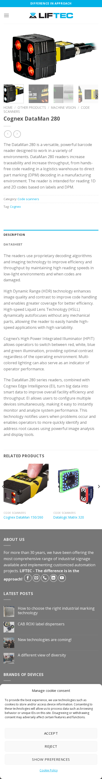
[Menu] (6, 15)
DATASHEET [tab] (13, 244)
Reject (51, 746)
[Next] (90, 57)
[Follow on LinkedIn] (53, 578)
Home (8, 107)
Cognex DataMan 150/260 (23, 517)
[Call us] (45, 578)
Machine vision (63, 107)
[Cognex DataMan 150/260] (26, 486)
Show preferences (51, 759)
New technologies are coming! (44, 639)
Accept (51, 733)
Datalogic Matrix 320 (68, 517)
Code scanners (28, 199)
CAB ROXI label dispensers (41, 624)
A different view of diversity (42, 655)
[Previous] (11, 57)
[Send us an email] (36, 578)
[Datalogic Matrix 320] (75, 486)
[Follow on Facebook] (28, 578)
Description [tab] (14, 234)
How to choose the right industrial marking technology (56, 610)
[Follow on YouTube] (62, 578)
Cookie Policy (49, 770)
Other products (32, 107)
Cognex (15, 206)
